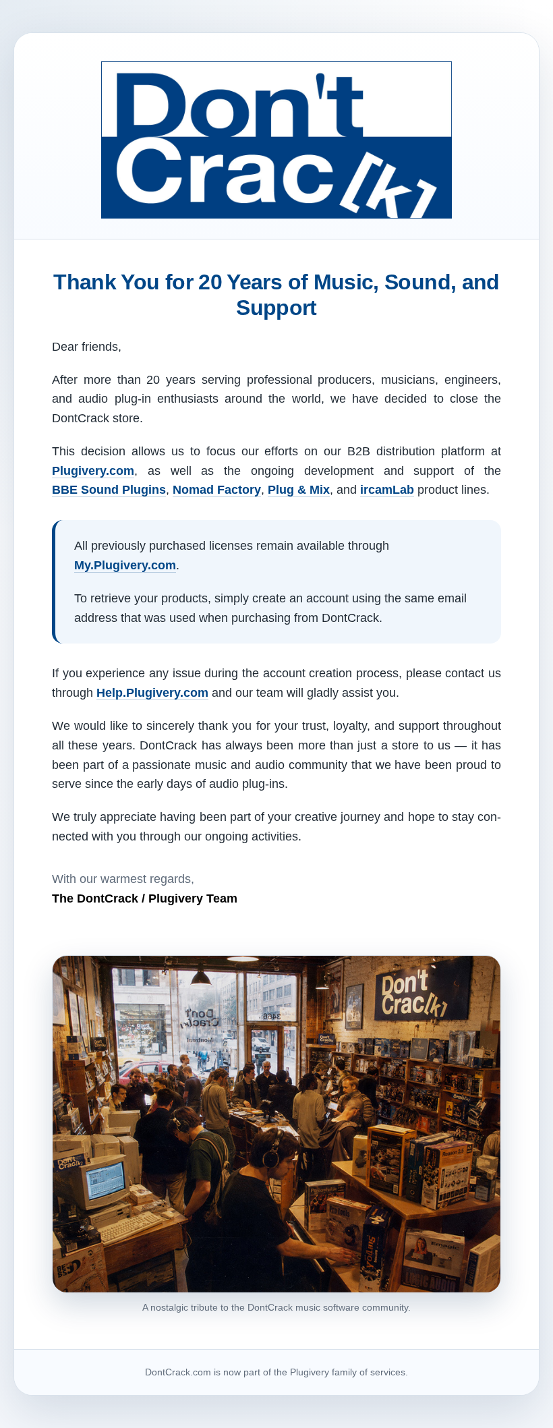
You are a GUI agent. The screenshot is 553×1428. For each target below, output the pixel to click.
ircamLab (387, 489)
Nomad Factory (217, 489)
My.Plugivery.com (125, 565)
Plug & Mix (299, 489)
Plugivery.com (93, 471)
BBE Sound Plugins (109, 489)
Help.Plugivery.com (152, 692)
